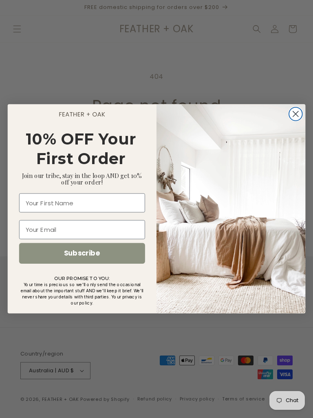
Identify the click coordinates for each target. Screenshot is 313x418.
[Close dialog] (295, 114)
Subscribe (82, 253)
